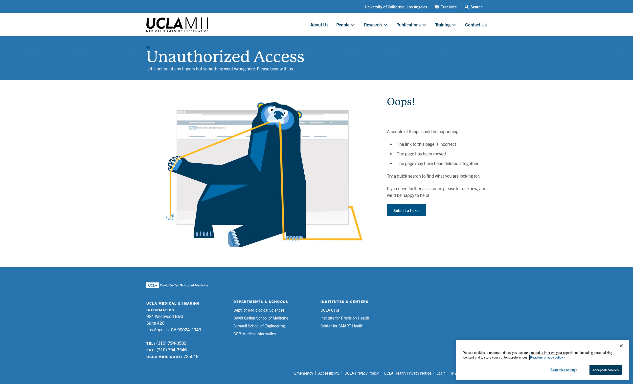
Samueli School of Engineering (259, 325)
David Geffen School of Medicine (260, 317)
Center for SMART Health (341, 325)
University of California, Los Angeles (396, 6)
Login (441, 372)
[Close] (621, 345)
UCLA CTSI (329, 309)
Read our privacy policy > (547, 357)
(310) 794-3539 (171, 343)
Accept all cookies (605, 370)
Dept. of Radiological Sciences (258, 309)
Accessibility (328, 372)
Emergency (303, 372)
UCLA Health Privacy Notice (407, 372)
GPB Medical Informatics (254, 333)
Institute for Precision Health (344, 317)
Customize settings (563, 369)
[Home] (148, 46)
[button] (446, 6)
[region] (542, 360)
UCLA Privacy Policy (361, 372)
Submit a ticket (406, 210)
